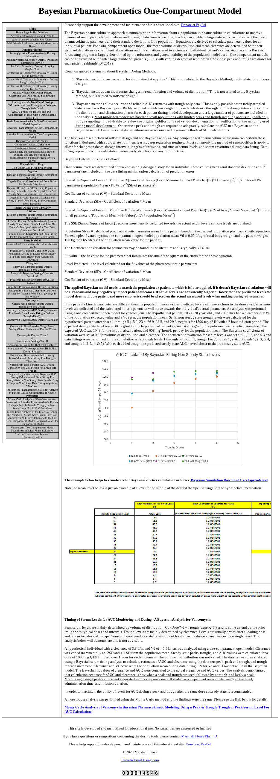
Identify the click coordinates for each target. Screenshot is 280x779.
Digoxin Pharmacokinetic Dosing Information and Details (32, 176)
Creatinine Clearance (32, 144)
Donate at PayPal (193, 25)
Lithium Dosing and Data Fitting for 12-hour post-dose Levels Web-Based (32, 235)
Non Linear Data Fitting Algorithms (32, 167)
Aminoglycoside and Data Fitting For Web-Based (32, 95)
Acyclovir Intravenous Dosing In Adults (32, 35)
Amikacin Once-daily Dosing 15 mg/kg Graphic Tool (32, 68)
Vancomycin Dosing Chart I (32, 335)
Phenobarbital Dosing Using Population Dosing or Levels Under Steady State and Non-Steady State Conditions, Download (32, 255)
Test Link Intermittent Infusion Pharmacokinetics (32, 436)
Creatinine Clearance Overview (32, 148)
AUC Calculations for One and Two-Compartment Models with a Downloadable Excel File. (32, 114)
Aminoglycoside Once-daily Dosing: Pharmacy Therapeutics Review (32, 61)
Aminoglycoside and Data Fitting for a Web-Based (32, 105)
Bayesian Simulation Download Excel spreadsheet (229, 480)
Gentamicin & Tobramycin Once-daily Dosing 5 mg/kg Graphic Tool (32, 81)
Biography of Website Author (32, 140)
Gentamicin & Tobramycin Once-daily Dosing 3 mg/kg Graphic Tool (32, 74)
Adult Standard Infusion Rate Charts (32, 39)
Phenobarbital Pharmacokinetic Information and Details (32, 246)
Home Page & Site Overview (32, 32)
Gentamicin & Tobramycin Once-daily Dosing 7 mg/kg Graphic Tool (32, 87)
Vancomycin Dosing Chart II (32, 341)
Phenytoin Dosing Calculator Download (32, 279)
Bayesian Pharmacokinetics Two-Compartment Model (32, 136)
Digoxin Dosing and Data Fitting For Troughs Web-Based (32, 183)
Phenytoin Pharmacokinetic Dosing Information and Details (32, 268)
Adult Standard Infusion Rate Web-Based (32, 45)
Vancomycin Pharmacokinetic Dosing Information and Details (32, 305)
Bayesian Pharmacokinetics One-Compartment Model (32, 129)
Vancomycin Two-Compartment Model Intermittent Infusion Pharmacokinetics (32, 429)
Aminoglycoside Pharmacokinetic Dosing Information (32, 55)
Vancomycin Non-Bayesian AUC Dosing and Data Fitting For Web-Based (32, 358)
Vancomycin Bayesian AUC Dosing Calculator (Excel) (32, 321)
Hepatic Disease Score (32, 207)
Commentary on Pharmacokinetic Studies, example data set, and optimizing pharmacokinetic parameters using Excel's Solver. (32, 156)
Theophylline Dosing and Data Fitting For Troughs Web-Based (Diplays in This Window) (32, 293)
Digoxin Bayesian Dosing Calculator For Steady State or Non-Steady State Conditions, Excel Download (32, 200)
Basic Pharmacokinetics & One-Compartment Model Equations (32, 123)
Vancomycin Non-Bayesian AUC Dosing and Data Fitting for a (32, 367)
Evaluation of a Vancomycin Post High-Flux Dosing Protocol (32, 350)
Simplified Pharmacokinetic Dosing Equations (32, 286)
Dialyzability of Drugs (32, 164)
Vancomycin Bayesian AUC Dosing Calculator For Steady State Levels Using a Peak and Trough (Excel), (32, 313)
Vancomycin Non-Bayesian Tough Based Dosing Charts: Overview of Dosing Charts (32, 328)
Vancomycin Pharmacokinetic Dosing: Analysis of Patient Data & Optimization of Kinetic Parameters (32, 392)
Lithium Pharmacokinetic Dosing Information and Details (32, 216)
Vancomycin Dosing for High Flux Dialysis (32, 344)
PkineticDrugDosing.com (140, 760)
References (32, 283)
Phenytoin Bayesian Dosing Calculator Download (32, 275)
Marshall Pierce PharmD (199, 736)
